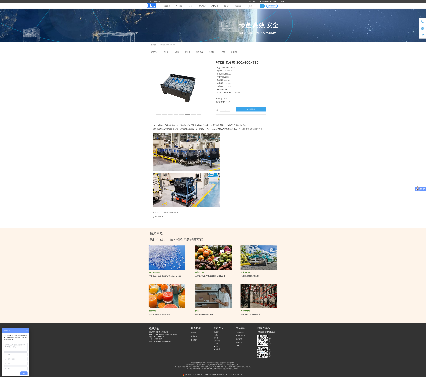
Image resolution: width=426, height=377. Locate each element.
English (282, 1)
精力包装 (153, 45)
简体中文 (276, 1)
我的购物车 (265, 1)
